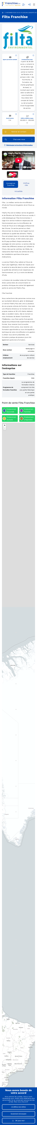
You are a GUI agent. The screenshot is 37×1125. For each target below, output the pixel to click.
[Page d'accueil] (11, 4)
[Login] (29, 4)
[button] (4, 425)
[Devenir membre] (23, 4)
